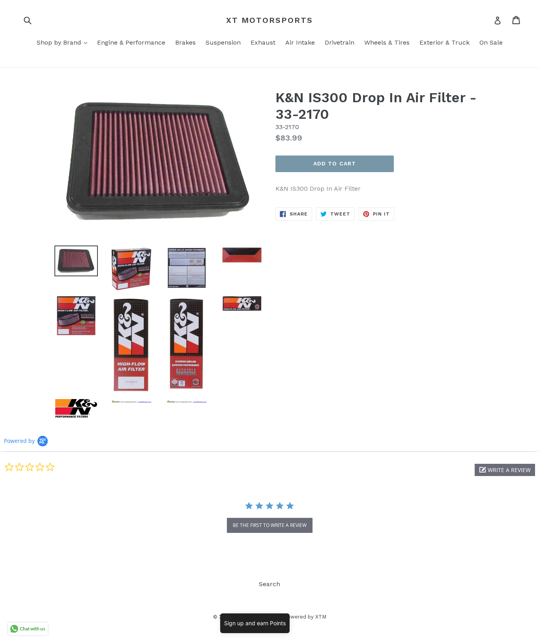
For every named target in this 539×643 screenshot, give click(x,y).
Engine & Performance (131, 42)
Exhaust (263, 42)
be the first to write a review (270, 525)
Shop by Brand (64, 42)
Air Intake (300, 42)
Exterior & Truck (444, 42)
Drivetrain (339, 42)
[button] (505, 470)
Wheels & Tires (387, 42)
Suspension (223, 42)
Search (269, 584)
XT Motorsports (269, 20)
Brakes (185, 42)
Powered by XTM (305, 617)
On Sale (491, 42)
